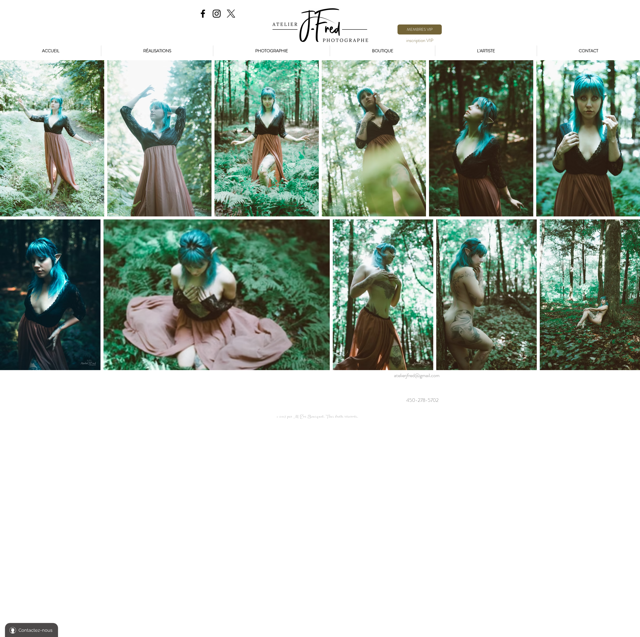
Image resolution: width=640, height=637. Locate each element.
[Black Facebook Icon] (203, 13)
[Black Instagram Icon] (216, 13)
